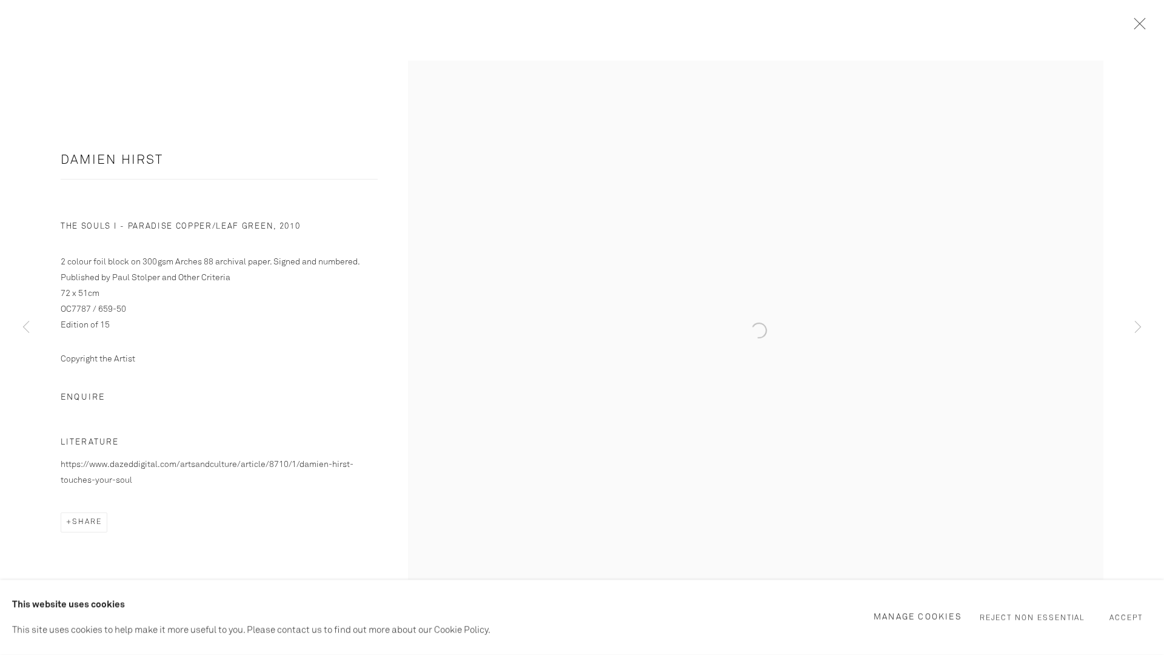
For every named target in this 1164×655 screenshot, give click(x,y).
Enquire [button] (83, 397)
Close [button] (1137, 27)
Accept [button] (1126, 618)
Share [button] (87, 522)
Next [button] (1138, 327)
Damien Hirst (112, 160)
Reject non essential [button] (1033, 618)
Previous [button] (26, 327)
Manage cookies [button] (918, 617)
